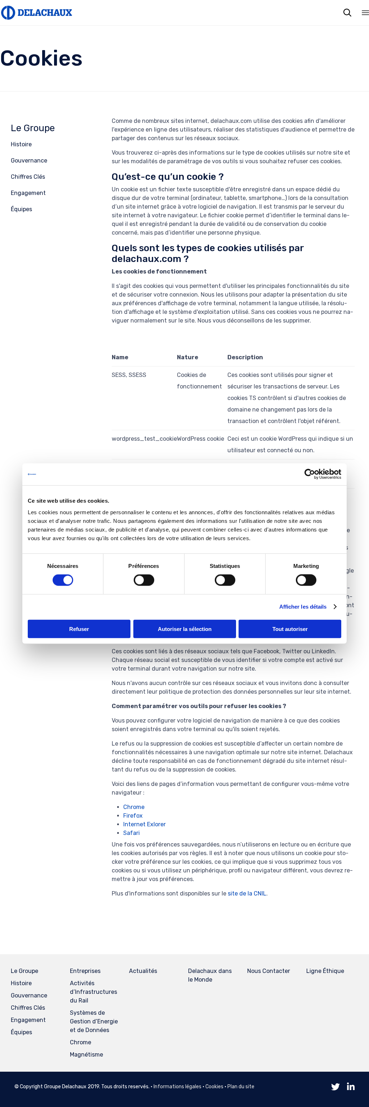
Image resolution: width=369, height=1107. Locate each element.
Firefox (133, 815)
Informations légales (177, 1087)
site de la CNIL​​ (247, 893)
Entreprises (85, 971)
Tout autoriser (290, 629)
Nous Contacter (268, 971)
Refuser (79, 629)
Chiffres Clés (28, 176)
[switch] (144, 580)
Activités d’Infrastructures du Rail (93, 992)
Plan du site (240, 1087)
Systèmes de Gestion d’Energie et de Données (94, 1021)
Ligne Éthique (325, 971)
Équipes (21, 209)
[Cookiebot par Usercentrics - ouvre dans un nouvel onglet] (309, 474)
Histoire (21, 144)
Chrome (134, 807)
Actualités (143, 971)
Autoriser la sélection (185, 629)
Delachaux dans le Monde (210, 975)
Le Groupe (33, 128)
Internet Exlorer (144, 824)
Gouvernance (29, 160)
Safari (131, 833)
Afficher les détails (303, 607)
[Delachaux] (36, 12)
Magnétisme (86, 1054)
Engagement (28, 193)
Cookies (214, 1087)
